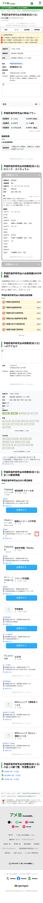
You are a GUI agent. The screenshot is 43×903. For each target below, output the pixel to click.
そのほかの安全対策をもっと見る (21, 451)
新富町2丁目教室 (9, 712)
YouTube (28, 827)
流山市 (13, 11)
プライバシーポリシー (9, 848)
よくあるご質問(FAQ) (31, 853)
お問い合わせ (18, 853)
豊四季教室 (7, 681)
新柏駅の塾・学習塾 (11, 779)
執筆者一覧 (7, 844)
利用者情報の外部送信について (28, 848)
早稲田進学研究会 (16, 63)
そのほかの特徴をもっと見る (21, 430)
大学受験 (31, 822)
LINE (20, 822)
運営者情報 (27, 844)
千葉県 (8, 11)
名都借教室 (7, 617)
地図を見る (8, 506)
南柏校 (5, 499)
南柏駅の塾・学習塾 (11, 771)
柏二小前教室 (7, 634)
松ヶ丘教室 (7, 665)
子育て (17, 827)
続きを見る (21, 335)
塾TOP (3, 11)
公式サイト (21, 509)
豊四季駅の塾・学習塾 (12, 775)
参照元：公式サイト (34, 196)
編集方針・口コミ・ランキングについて (21, 839)
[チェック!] (37, 534)
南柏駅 (18, 11)
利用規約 (36, 844)
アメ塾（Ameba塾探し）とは (25, 835)
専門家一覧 (17, 844)
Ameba (13, 878)
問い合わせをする (7, 464)
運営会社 (7, 853)
